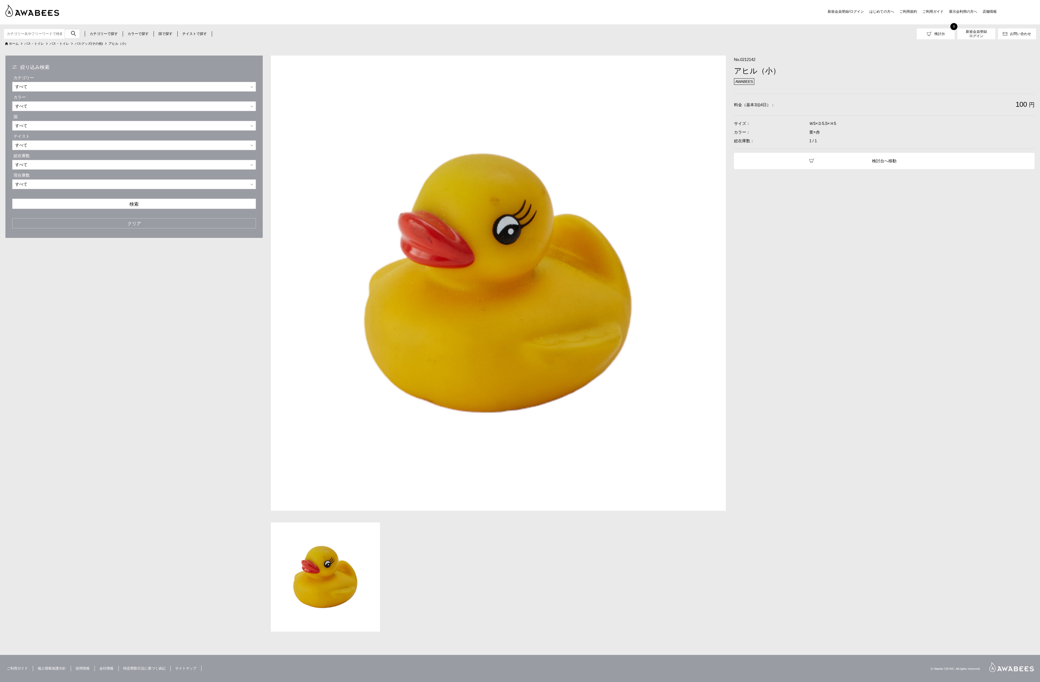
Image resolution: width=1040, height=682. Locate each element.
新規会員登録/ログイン (846, 11)
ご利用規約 (908, 11)
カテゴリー (24, 77)
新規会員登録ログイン (976, 34)
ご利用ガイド (933, 11)
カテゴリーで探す (104, 34)
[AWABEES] (28, 10)
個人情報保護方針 (52, 668)
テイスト (22, 136)
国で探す (165, 34)
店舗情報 (990, 11)
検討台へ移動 (884, 161)
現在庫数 (22, 175)
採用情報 (83, 668)
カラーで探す (138, 34)
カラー (20, 97)
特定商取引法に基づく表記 (144, 668)
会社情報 (106, 668)
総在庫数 (22, 155)
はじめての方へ (881, 11)
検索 (134, 204)
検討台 (939, 34)
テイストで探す (194, 34)
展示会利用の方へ (963, 11)
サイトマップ (185, 668)
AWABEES (1011, 667)
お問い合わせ (1020, 34)
